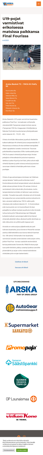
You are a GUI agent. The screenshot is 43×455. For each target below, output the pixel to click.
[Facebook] (18, 436)
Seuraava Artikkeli (21, 267)
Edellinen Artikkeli (21, 262)
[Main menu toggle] (38, 3)
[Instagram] (24, 436)
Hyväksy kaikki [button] (22, 450)
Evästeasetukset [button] (9, 450)
